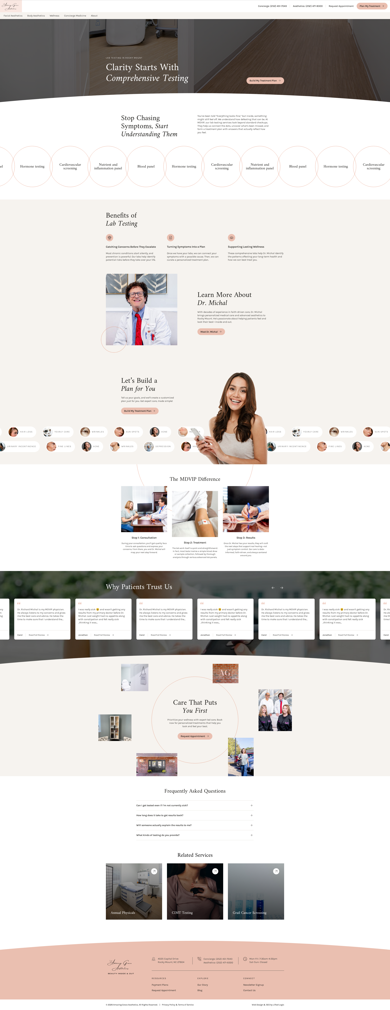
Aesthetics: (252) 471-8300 (218, 962)
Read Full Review (37, 635)
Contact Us (249, 990)
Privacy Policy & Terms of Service (178, 1004)
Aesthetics (308, 6)
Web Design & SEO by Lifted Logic (268, 1004)
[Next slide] (281, 587)
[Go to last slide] (273, 587)
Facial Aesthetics (13, 15)
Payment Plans (160, 984)
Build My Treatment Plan (263, 80)
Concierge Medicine (75, 15)
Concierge (272, 6)
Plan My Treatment (370, 6)
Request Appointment (341, 6)
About (94, 15)
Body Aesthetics (36, 15)
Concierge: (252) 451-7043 (218, 958)
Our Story (202, 984)
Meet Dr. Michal (209, 331)
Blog (199, 990)
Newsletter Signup (253, 984)
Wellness (54, 15)
